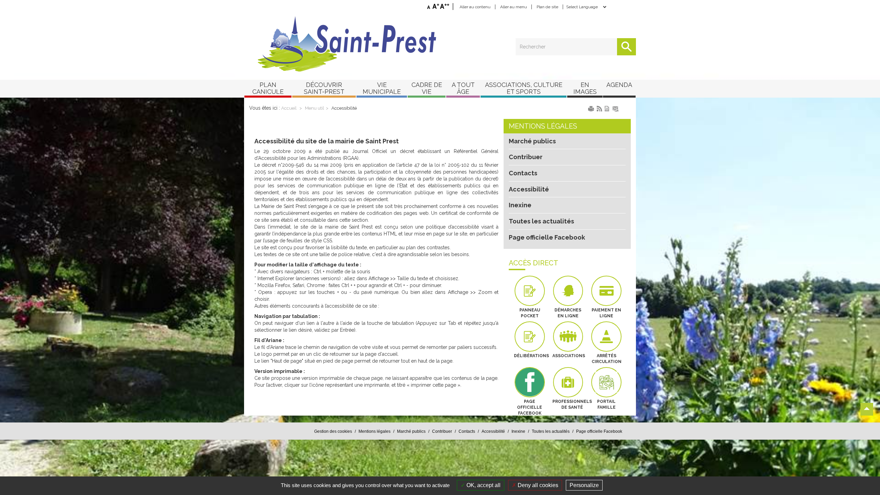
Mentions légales (543, 126)
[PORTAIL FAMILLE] (606, 382)
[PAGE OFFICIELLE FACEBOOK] (530, 382)
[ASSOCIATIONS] (568, 336)
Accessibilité (344, 108)
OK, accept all (482, 485)
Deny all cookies (537, 485)
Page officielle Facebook (547, 237)
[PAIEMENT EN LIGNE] (606, 291)
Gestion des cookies (333, 431)
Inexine (520, 205)
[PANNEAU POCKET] (530, 291)
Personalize (584, 485)
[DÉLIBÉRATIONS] (530, 336)
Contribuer (525, 157)
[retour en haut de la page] (866, 409)
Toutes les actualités (541, 221)
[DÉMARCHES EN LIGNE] (568, 291)
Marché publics (532, 141)
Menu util (314, 108)
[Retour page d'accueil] (440, 44)
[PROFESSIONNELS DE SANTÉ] (568, 382)
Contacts (523, 173)
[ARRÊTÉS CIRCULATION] (606, 336)
